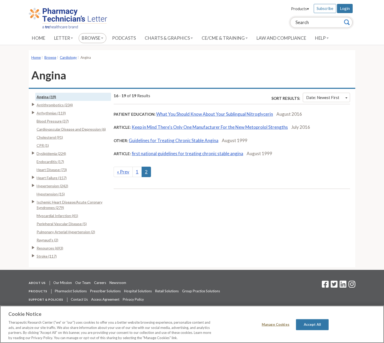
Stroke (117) (47, 256)
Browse (91, 38)
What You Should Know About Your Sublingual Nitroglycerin (214, 114)
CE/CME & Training (224, 38)
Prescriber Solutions (105, 291)
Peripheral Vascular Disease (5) (62, 224)
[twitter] (333, 286)
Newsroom (117, 283)
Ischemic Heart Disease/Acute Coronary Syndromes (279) (69, 205)
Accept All (312, 324)
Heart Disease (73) (52, 169)
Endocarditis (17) (50, 161)
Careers (100, 283)
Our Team (83, 283)
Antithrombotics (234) (55, 105)
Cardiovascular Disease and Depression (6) (71, 129)
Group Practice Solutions (201, 291)
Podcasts (124, 38)
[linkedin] (343, 286)
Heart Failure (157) (52, 178)
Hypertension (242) (52, 186)
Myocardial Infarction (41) (57, 215)
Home (38, 38)
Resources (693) (50, 248)
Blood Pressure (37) (53, 121)
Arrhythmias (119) (51, 113)
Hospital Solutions (138, 291)
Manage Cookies (275, 324)
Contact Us (79, 299)
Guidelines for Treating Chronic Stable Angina (173, 140)
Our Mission (62, 283)
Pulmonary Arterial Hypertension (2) (66, 232)
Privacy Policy (133, 299)
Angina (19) (46, 97)
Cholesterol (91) (50, 137)
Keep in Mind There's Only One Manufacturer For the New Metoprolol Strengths (210, 127)
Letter (62, 38)
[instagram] (351, 286)
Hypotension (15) (51, 194)
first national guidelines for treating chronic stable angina (187, 153)
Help (321, 38)
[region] (192, 324)
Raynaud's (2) (47, 240)
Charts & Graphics (168, 38)
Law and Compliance (281, 38)
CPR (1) (43, 145)
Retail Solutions (167, 291)
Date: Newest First (322, 97)
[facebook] (325, 286)
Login (345, 8)
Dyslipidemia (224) (51, 153)
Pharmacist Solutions (71, 291)
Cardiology (68, 57)
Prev (123, 172)
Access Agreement (105, 299)
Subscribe (325, 8)
